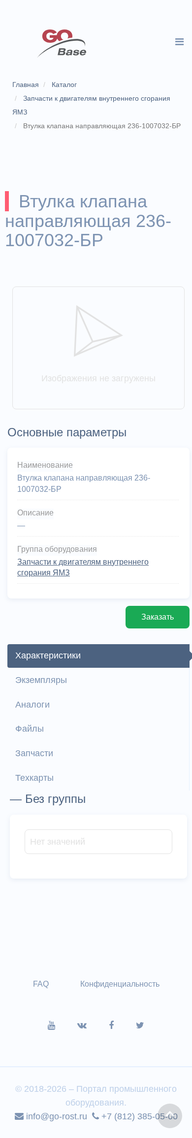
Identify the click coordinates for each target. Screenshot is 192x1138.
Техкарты (34, 778)
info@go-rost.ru (55, 1116)
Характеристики (48, 655)
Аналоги (32, 705)
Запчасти (34, 753)
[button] (170, 1116)
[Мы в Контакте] (93, 1025)
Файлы (29, 729)
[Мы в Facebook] (122, 1025)
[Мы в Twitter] (140, 1025)
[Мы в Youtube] (62, 1025)
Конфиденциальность (120, 984)
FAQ (41, 984)
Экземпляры (41, 680)
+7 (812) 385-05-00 (138, 1116)
